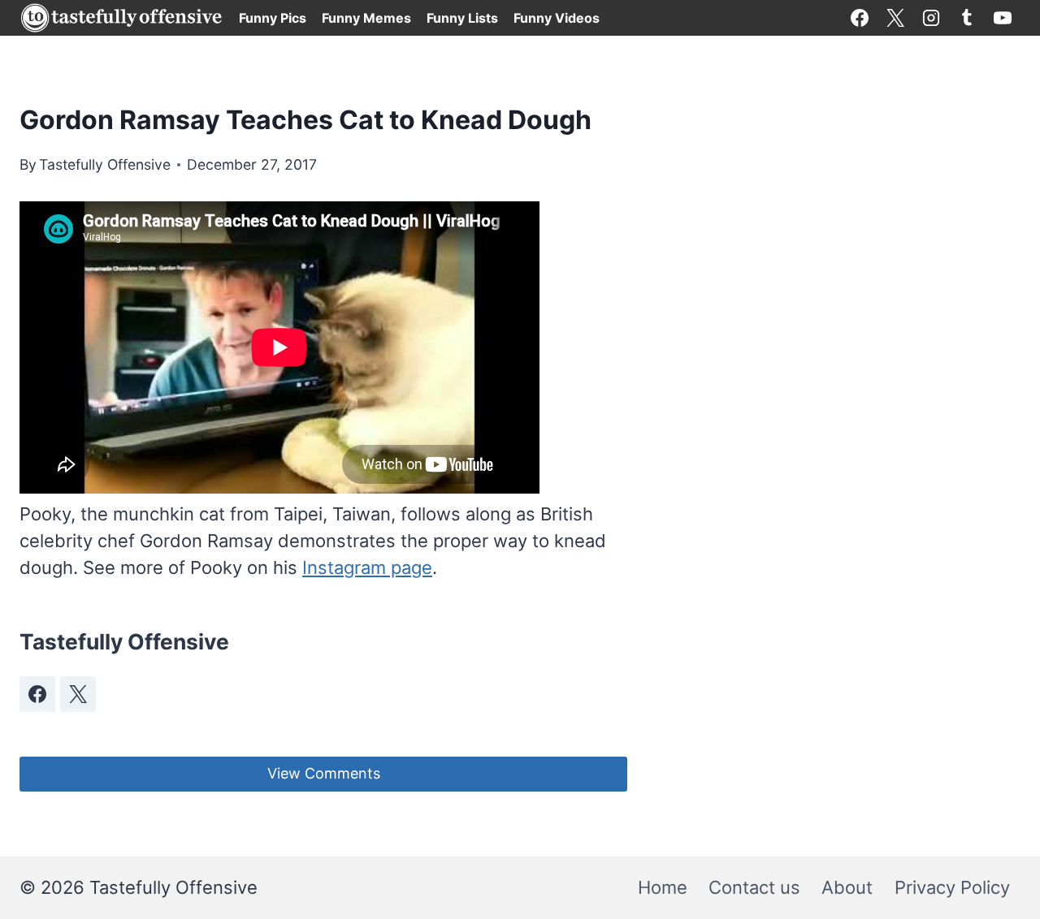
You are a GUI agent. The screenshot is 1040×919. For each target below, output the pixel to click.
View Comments (323, 773)
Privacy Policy (952, 887)
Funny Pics (272, 18)
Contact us (754, 887)
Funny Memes (366, 18)
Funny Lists (462, 18)
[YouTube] (1002, 18)
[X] (895, 18)
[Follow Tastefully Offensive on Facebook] (37, 694)
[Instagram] (931, 18)
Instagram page (367, 567)
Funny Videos (557, 18)
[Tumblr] (967, 18)
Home (662, 887)
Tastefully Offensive (105, 164)
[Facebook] (860, 18)
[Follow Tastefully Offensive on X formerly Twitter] (78, 694)
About (847, 887)
